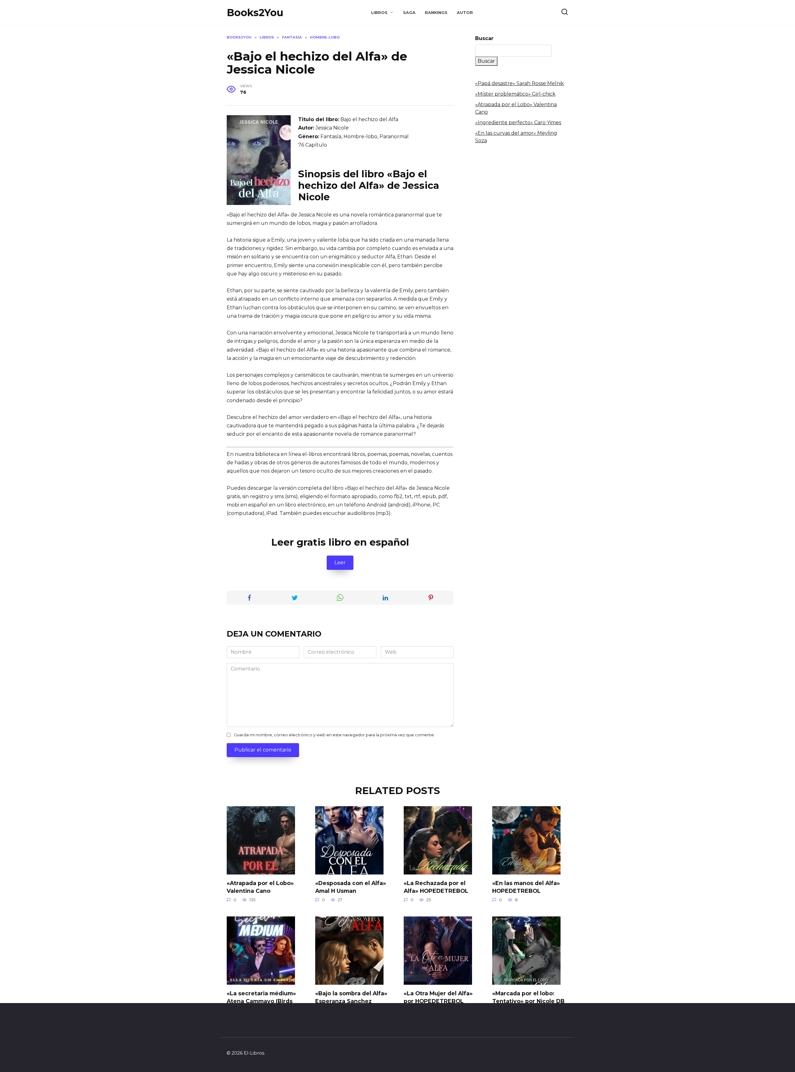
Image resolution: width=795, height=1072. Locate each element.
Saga (409, 12)
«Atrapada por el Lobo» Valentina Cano (260, 887)
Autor (465, 12)
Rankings (436, 12)
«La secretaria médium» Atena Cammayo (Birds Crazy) (261, 1001)
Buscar (484, 38)
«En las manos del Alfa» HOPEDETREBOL (526, 887)
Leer (340, 563)
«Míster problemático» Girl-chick (515, 94)
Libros (379, 12)
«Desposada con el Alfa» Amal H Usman (350, 887)
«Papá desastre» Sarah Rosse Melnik (519, 83)
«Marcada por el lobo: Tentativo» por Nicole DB (528, 997)
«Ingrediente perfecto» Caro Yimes (518, 122)
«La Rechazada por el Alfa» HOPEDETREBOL (436, 887)
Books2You (255, 13)
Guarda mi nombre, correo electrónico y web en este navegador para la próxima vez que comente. (334, 735)
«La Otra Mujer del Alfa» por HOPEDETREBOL (438, 997)
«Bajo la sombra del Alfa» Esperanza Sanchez (351, 997)
